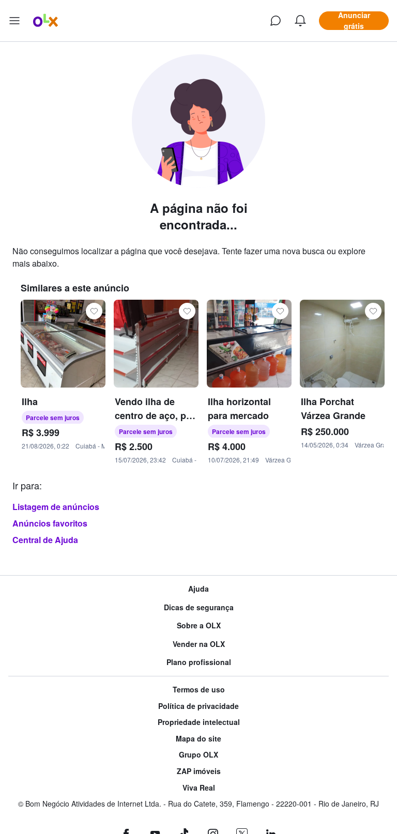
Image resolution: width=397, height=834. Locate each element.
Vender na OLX (199, 644)
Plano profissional (198, 662)
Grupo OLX (198, 755)
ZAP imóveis (199, 771)
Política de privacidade (198, 706)
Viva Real (198, 788)
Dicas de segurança (199, 607)
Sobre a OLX (199, 625)
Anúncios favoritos (49, 523)
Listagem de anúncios (55, 507)
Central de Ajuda (45, 540)
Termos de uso (199, 689)
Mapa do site (198, 739)
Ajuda (198, 589)
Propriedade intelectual (199, 722)
